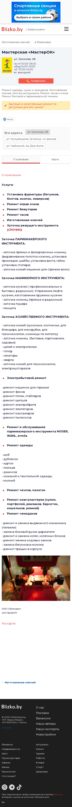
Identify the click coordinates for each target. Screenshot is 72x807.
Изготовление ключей (16, 42)
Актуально (42, 744)
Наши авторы (46, 723)
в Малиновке (43, 42)
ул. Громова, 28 (37, 132)
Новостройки (46, 734)
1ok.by (10, 119)
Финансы (7, 744)
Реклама (42, 713)
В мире (40, 762)
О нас (40, 707)
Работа (40, 758)
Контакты (7, 727)
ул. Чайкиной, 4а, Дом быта (24, 145)
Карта (55, 159)
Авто (5, 753)
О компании (20, 159)
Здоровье (42, 771)
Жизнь (5, 767)
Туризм (40, 753)
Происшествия (11, 758)
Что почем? (9, 776)
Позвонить (38, 80)
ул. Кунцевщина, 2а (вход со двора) (31, 138)
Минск (40, 749)
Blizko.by (58, 794)
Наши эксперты (47, 729)
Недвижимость (11, 749)
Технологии (8, 771)
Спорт (40, 767)
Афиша (6, 762)
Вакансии (43, 718)
